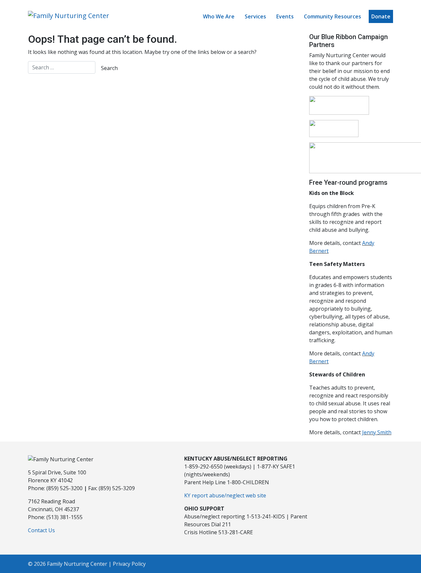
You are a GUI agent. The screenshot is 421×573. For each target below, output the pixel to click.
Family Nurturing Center (77, 563)
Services (255, 16)
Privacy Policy (129, 563)
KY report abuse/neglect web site (225, 495)
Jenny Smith (376, 432)
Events (285, 16)
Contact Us (41, 530)
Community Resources (332, 16)
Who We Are (219, 16)
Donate (380, 16)
